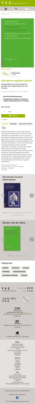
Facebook (17, 366)
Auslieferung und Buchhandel (17, 376)
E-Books (17, 355)
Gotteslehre (15, 268)
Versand (25, 312)
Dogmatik (5, 268)
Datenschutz (16, 391)
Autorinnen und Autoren (17, 347)
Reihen (17, 349)
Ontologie (26, 268)
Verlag (17, 362)
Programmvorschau (17, 346)
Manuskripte (17, 374)
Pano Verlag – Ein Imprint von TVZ (17, 350)
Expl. (10, 112)
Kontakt (17, 360)
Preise (17, 381)
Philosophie (6, 272)
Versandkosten (17, 379)
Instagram (18, 369)
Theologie (24, 275)
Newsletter (17, 365)
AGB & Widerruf (25, 391)
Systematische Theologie (10, 275)
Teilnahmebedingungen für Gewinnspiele (17, 384)
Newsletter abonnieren (18, 394)
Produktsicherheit (17, 382)
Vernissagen (17, 352)
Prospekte (17, 363)
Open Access (17, 354)
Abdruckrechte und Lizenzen (17, 377)
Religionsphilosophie (19, 272)
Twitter (17, 368)
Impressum (8, 391)
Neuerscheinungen (17, 344)
